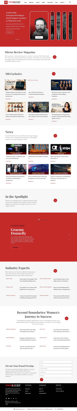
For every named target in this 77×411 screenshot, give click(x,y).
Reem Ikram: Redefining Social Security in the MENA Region (61, 347)
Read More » (8, 99)
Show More (9, 32)
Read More (39, 37)
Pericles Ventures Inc (10, 401)
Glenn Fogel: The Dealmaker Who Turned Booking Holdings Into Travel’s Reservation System (28, 280)
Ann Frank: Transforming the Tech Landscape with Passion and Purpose (62, 331)
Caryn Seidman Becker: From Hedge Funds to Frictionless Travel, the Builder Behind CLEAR (61, 280)
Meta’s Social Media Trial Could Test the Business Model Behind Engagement (15, 178)
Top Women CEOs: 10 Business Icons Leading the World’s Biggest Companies (61, 94)
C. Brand (19, 232)
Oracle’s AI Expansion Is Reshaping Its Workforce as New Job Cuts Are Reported (60, 178)
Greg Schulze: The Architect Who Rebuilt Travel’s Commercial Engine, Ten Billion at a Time (28, 288)
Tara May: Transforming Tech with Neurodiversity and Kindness (27, 347)
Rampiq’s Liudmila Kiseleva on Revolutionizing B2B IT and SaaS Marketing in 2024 (28, 339)
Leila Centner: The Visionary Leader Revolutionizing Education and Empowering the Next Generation (62, 339)
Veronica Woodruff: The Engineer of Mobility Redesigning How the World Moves (28, 297)
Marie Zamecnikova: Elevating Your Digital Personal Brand (28, 330)
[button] (14, 39)
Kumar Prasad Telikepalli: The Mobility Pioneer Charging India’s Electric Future (62, 288)
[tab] (69, 235)
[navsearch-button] (70, 2)
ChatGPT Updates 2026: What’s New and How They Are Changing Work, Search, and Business (16, 94)
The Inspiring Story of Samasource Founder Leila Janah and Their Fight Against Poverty (61, 116)
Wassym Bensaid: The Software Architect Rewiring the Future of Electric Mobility (61, 297)
